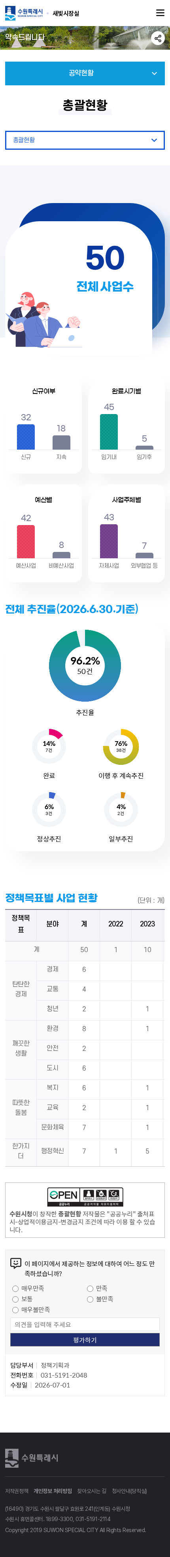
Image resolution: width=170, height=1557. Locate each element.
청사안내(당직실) (129, 1491)
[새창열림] (85, 1198)
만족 (102, 1288)
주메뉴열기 (160, 13)
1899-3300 (59, 1519)
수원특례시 (32, 1458)
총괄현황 (23, 140)
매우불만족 (35, 1309)
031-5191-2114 (93, 1519)
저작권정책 (16, 1491)
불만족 (104, 1298)
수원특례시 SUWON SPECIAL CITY (66, 13)
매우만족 (32, 1288)
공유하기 (158, 38)
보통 (27, 1298)
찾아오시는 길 (91, 1491)
